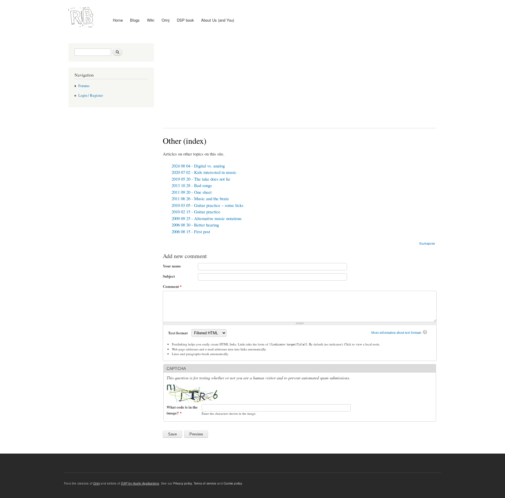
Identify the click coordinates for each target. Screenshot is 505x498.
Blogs (135, 20)
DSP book (185, 20)
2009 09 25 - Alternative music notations (207, 218)
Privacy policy (182, 483)
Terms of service (205, 483)
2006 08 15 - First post (191, 231)
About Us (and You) (217, 20)
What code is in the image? (182, 410)
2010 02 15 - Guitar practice (196, 212)
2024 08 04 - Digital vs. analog (198, 166)
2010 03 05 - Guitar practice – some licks (207, 205)
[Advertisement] (300, 81)
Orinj (166, 20)
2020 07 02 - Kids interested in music (204, 172)
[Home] (81, 17)
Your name (172, 266)
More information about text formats (396, 332)
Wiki (150, 20)
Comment (172, 286)
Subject (169, 276)
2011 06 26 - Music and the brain (200, 198)
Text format (178, 333)
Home (118, 20)
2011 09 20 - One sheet (192, 192)
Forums (83, 85)
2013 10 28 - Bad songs (192, 185)
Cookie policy (233, 483)
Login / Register (90, 95)
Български (427, 243)
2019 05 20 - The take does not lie (201, 179)
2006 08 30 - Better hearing (195, 225)
